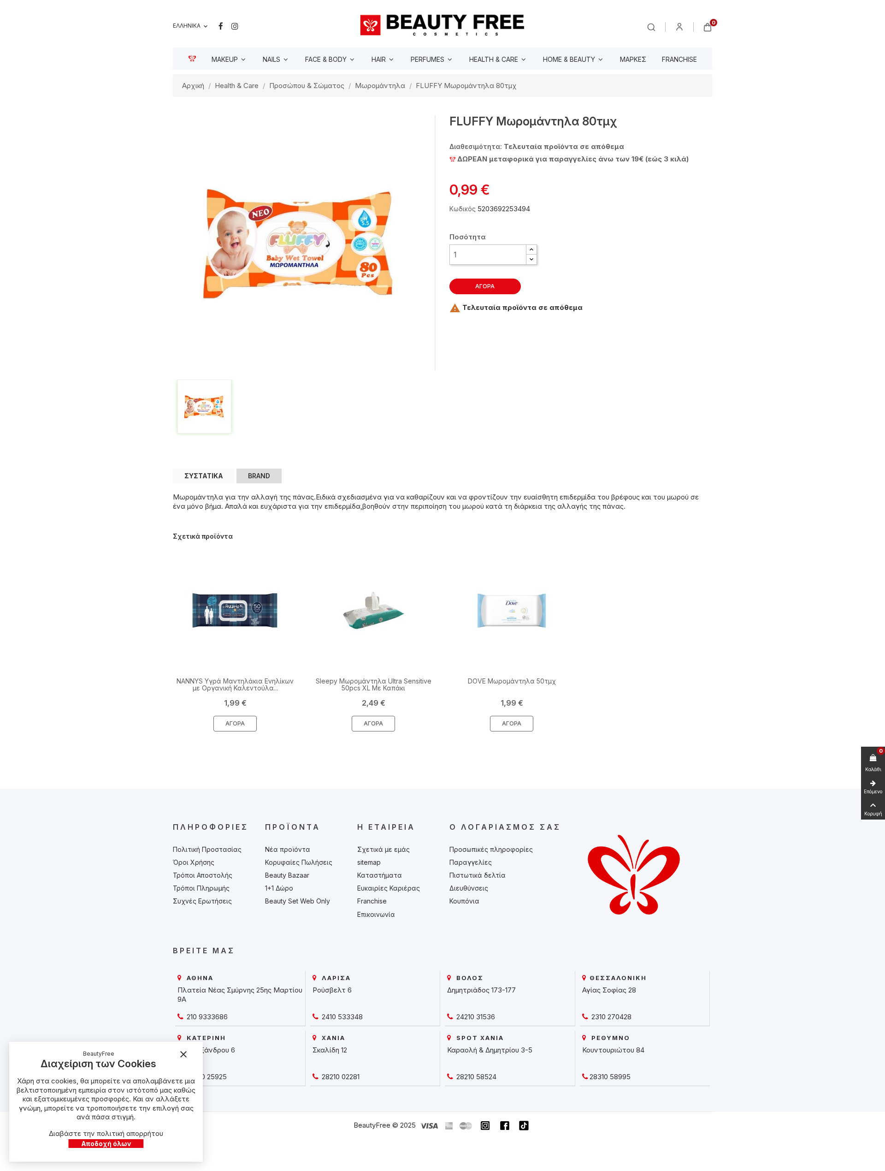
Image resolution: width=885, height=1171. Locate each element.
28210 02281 (340, 1076)
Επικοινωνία (376, 914)
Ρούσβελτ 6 (332, 990)
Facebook (220, 26)
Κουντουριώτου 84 (613, 1050)
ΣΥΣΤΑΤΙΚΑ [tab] (203, 476)
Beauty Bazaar (287, 875)
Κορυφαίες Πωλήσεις (298, 862)
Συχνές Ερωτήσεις (202, 901)
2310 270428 (610, 1016)
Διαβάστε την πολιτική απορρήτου (106, 1133)
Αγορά (485, 286)
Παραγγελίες (470, 862)
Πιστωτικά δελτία (477, 875)
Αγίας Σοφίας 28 (609, 990)
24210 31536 (474, 1016)
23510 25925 (206, 1076)
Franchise (372, 901)
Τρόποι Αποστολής (202, 875)
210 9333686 (206, 1016)
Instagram (234, 26)
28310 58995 (610, 1076)
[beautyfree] (442, 24)
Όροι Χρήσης (193, 862)
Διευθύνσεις (468, 888)
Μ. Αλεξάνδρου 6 (206, 1050)
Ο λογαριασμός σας (505, 827)
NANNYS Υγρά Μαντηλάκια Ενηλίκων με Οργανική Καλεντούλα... (235, 684)
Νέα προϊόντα (287, 849)
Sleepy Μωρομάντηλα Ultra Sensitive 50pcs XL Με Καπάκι (373, 684)
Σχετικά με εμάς (383, 849)
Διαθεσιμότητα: (475, 146)
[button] (531, 249)
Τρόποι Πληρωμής (201, 888)
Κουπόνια (464, 901)
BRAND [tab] (259, 476)
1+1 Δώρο (279, 888)
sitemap (369, 862)
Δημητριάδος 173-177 (481, 990)
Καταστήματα (379, 875)
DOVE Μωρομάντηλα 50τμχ (512, 681)
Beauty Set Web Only (297, 901)
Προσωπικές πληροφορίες (491, 849)
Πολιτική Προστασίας (207, 849)
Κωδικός (462, 209)
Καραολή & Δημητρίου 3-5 (489, 1050)
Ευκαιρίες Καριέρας (388, 888)
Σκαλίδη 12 (330, 1050)
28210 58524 (475, 1076)
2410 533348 (341, 1016)
